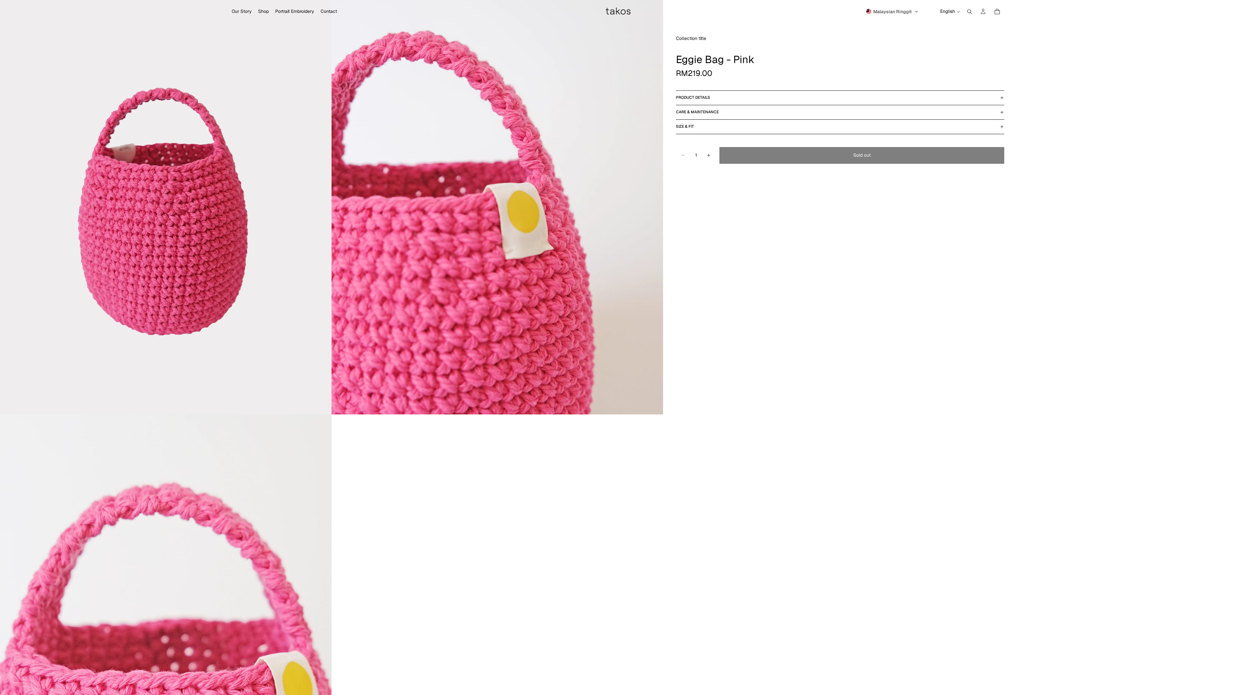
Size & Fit (685, 126)
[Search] (969, 12)
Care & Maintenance (697, 112)
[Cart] (997, 12)
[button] (892, 11)
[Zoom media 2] (497, 207)
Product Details (693, 97)
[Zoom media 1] (166, 207)
